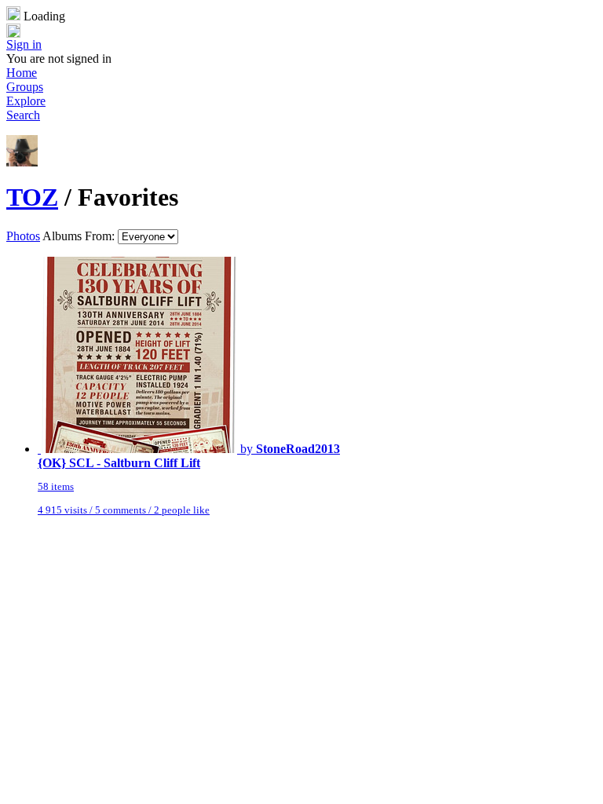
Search (23, 115)
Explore (26, 101)
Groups (24, 86)
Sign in (24, 44)
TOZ (32, 197)
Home (21, 72)
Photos (23, 236)
